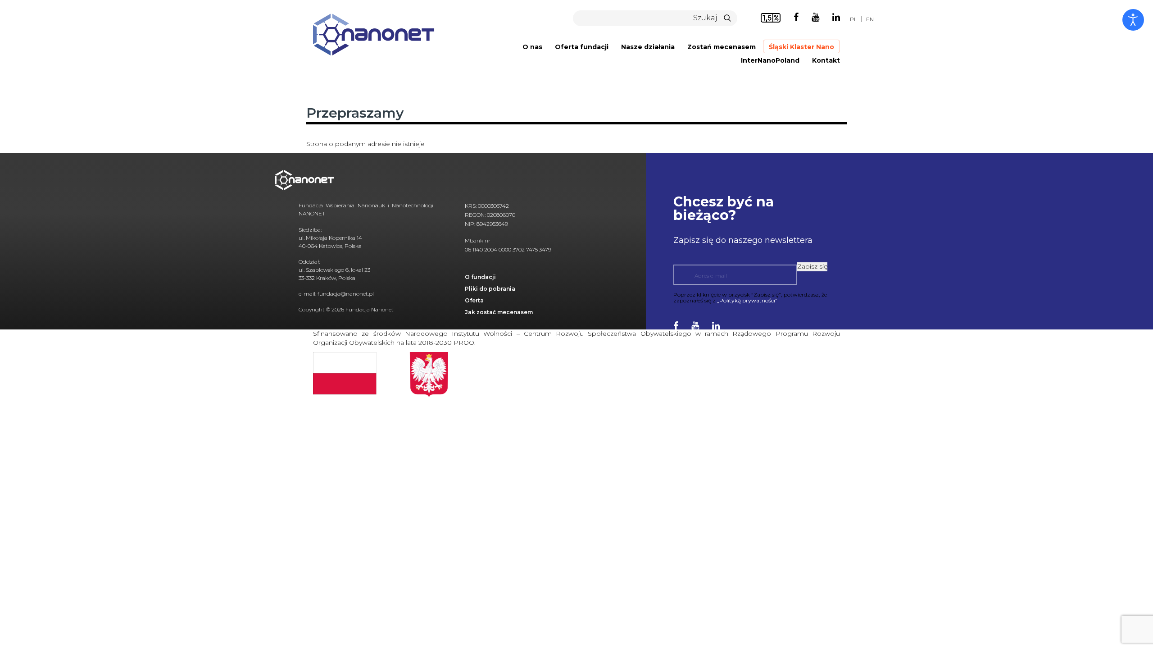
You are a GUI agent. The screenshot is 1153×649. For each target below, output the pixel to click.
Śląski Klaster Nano (801, 47)
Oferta (474, 300)
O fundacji (480, 277)
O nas (532, 47)
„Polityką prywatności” (747, 300)
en (870, 19)
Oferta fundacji (581, 47)
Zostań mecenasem (721, 47)
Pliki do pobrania (490, 288)
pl (853, 19)
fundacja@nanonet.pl (346, 293)
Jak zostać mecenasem (499, 312)
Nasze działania (648, 47)
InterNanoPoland (770, 60)
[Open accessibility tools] (1133, 20)
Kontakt (826, 60)
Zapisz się (812, 266)
